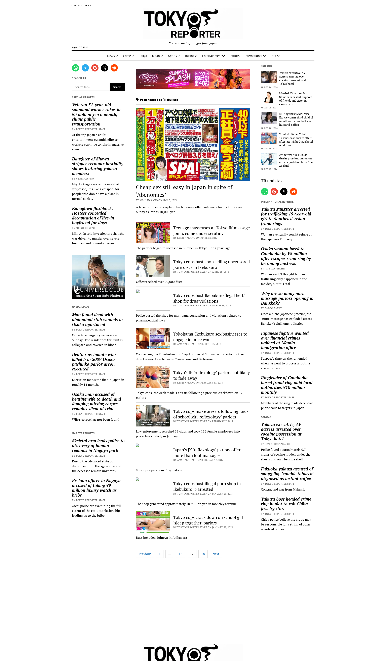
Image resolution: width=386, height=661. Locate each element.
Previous (145, 554)
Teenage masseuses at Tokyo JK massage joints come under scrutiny (211, 230)
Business (191, 56)
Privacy (89, 5)
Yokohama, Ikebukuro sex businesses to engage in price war (210, 336)
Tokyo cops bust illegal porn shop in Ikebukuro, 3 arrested (207, 486)
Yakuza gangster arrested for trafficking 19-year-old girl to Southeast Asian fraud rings (286, 216)
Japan (156, 56)
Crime (127, 56)
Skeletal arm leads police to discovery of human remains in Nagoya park (98, 445)
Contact (77, 5)
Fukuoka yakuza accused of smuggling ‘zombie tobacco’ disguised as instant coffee (287, 473)
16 (180, 554)
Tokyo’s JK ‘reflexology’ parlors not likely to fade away (211, 375)
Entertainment (212, 56)
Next (216, 554)
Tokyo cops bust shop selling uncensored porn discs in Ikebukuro (211, 264)
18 (203, 554)
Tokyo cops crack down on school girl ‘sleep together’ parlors (208, 520)
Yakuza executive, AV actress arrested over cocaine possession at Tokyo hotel (292, 78)
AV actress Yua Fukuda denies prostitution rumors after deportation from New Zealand (296, 160)
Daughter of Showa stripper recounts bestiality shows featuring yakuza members (97, 166)
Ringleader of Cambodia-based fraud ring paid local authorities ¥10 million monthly (286, 385)
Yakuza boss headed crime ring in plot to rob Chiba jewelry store (286, 504)
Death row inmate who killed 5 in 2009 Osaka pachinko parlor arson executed (94, 361)
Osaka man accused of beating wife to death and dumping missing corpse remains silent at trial (96, 401)
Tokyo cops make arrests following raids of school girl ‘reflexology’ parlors (210, 414)
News (111, 56)
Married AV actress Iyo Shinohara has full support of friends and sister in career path (295, 99)
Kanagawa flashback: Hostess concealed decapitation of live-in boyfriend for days (93, 215)
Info (273, 56)
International (253, 56)
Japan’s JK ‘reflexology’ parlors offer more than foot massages (206, 452)
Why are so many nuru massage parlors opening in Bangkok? (287, 298)
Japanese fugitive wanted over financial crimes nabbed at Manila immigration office (285, 340)
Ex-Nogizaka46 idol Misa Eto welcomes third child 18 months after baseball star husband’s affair (296, 119)
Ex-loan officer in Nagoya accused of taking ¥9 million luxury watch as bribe (96, 487)
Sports (172, 56)
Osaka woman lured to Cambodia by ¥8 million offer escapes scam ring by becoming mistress (286, 256)
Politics (235, 56)
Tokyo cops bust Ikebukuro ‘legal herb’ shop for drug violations (209, 298)
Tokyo (143, 56)
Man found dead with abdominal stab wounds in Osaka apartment (97, 319)
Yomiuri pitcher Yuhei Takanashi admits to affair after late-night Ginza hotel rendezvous (296, 140)
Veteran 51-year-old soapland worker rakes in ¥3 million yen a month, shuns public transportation (96, 114)
